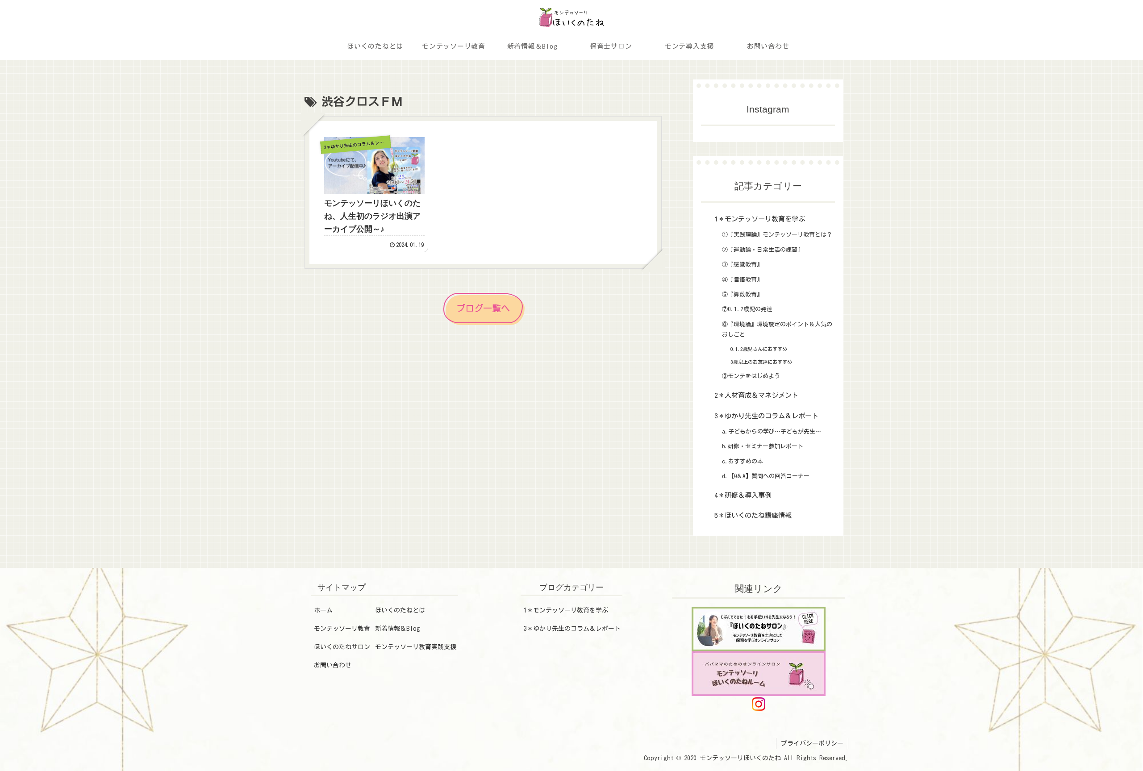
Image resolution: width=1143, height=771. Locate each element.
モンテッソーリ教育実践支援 (415, 647)
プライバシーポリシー (812, 743)
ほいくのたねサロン (342, 647)
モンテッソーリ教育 (342, 628)
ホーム (323, 610)
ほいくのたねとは (400, 610)
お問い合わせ (332, 665)
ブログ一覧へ (483, 308)
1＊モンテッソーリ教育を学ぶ (566, 610)
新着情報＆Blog (397, 628)
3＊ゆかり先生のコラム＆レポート (572, 628)
